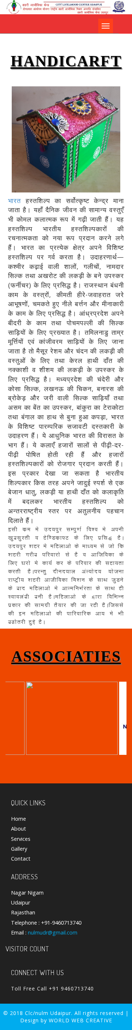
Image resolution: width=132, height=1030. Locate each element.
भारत (14, 200)
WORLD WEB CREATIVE (80, 1020)
